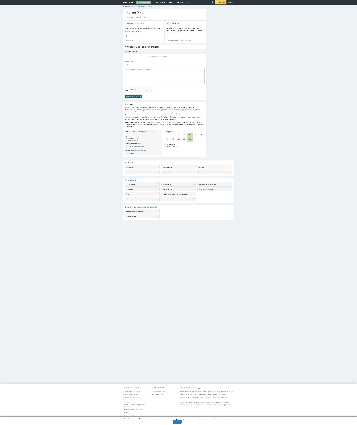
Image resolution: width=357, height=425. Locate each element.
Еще (188, 2)
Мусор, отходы (167, 167)
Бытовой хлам (130, 184)
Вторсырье (129, 167)
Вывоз (170, 2)
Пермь (209, 394)
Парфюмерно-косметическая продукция (175, 194)
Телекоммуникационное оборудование (175, 199)
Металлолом (167, 184)
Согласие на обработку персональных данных (135, 406)
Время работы (169, 132)
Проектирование (131, 216)
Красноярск (221, 394)
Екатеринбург (194, 394)
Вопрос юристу (160, 2)
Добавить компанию (158, 392)
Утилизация (179, 2)
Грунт (127, 194)
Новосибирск (184, 394)
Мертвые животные (132, 172)
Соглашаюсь (177, 422)
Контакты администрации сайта (133, 409)
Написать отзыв (141, 17)
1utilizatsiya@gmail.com (138, 150)
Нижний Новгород (205, 397)
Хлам (200, 172)
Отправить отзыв (134, 96)
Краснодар (216, 392)
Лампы (128, 199)
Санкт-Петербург (136, 7)
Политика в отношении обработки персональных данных (134, 401)
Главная (127, 7)
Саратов (209, 392)
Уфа (204, 392)
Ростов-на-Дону (185, 397)
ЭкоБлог (125, 412)
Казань (200, 392)
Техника (201, 167)
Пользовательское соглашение (133, 397)
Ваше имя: (129, 61)
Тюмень (214, 394)
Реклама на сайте (157, 394)
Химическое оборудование (207, 184)
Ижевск (221, 397)
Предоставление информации (132, 392)
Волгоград (195, 397)
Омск (226, 397)
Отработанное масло (169, 172)
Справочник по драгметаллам (132, 415)
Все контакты (129, 40)
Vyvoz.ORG (183, 402)
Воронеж (230, 392)
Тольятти (215, 397)
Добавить (222, 2)
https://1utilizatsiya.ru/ (134, 31)
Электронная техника (206, 189)
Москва (223, 392)
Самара (194, 392)
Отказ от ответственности (131, 394)
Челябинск (202, 394)
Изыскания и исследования (134, 211)
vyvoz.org (128, 2)
